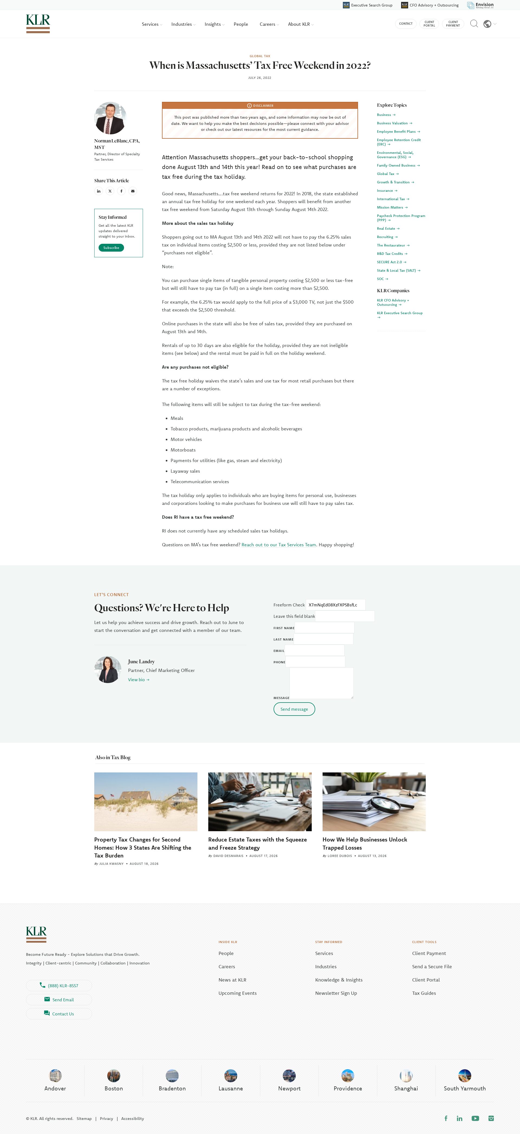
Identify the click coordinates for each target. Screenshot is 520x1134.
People (241, 24)
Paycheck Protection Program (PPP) (401, 217)
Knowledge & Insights (339, 980)
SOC (381, 279)
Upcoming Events (238, 993)
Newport (289, 1088)
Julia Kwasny (111, 864)
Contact (405, 23)
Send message (294, 709)
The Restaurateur (391, 245)
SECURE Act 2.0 (390, 262)
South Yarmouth (465, 1088)
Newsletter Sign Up (336, 993)
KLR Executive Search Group (400, 313)
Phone (279, 662)
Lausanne (231, 1088)
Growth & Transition (394, 182)
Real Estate (386, 228)
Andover (55, 1088)
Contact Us (63, 1013)
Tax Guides (424, 993)
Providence (348, 1088)
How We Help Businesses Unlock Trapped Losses (365, 843)
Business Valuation (393, 123)
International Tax (391, 199)
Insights (213, 24)
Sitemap (84, 1118)
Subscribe (111, 247)
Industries (182, 24)
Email (279, 651)
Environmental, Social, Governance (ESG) (395, 154)
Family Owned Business (397, 165)
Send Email (63, 999)
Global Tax (386, 173)
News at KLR (232, 980)
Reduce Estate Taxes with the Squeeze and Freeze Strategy (257, 843)
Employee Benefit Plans (397, 131)
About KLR (299, 24)
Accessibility (132, 1118)
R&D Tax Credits (390, 253)
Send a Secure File (432, 966)
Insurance (385, 190)
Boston (114, 1088)
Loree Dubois (340, 856)
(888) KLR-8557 (63, 985)
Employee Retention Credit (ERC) (399, 142)
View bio (136, 679)
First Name (284, 628)
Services (151, 24)
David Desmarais (228, 856)
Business (384, 114)
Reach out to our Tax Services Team (279, 544)
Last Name (284, 639)
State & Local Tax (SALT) (397, 270)
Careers (268, 24)
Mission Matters (390, 207)
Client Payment (429, 953)
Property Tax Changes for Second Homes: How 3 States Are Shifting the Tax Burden (142, 847)
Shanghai (406, 1088)
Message (282, 698)
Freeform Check (289, 604)
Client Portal (426, 980)
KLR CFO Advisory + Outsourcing (393, 302)
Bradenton (172, 1088)
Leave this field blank (294, 616)
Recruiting (385, 237)
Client (429, 23)
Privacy (106, 1118)
